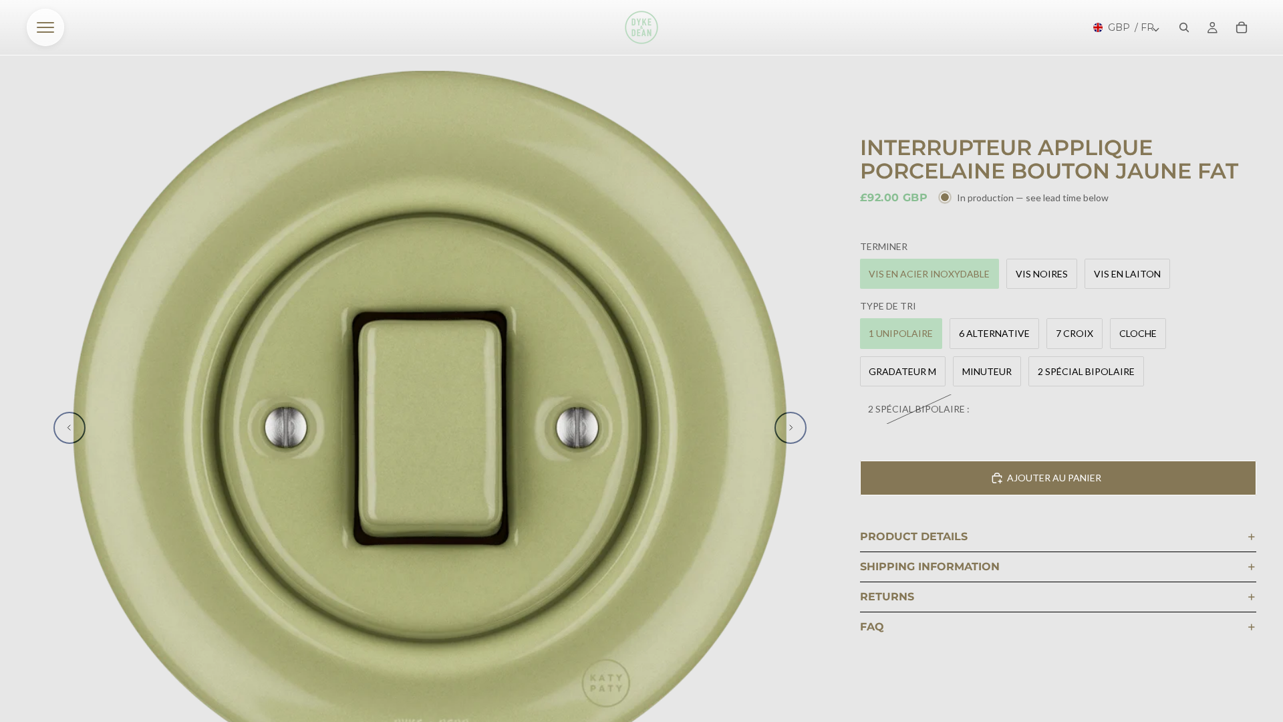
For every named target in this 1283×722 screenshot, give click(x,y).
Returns (887, 596)
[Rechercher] (1184, 27)
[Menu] (45, 27)
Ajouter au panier (1054, 477)
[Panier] (1241, 27)
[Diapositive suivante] (790, 428)
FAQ (872, 626)
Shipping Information (930, 566)
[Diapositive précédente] (69, 428)
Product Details (914, 536)
